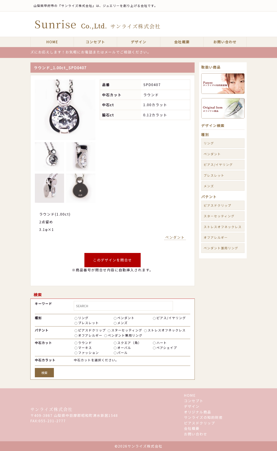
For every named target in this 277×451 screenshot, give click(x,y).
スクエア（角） (129, 342)
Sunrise (98, 23)
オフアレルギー (90, 335)
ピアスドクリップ (92, 330)
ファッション (88, 352)
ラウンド (85, 342)
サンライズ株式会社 (51, 409)
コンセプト (95, 41)
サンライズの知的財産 (203, 417)
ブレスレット (88, 322)
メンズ (122, 322)
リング (83, 317)
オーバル (124, 347)
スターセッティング (126, 330)
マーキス (85, 347)
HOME (52, 41)
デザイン (139, 41)
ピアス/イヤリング (171, 317)
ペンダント (175, 237)
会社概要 (182, 41)
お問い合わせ (225, 41)
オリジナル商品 (197, 411)
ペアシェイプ (166, 347)
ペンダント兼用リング (125, 335)
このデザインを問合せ (112, 259)
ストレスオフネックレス (167, 330)
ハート (161, 342)
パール (122, 352)
